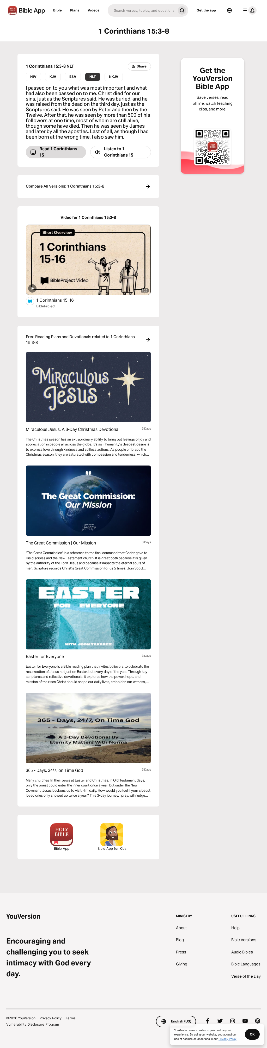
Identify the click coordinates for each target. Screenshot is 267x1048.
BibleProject (46, 306)
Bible (57, 10)
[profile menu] (249, 10)
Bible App (61, 848)
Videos (93, 10)
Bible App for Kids (112, 848)
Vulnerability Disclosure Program (32, 1024)
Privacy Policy (51, 1018)
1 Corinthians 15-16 (60, 300)
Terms (71, 1018)
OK (252, 1034)
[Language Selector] (229, 10)
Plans (74, 10)
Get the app (206, 10)
